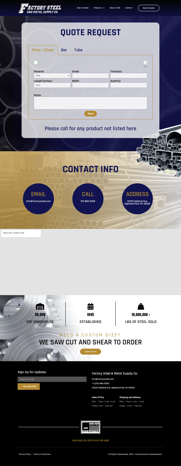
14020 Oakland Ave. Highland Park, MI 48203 (137, 202)
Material (39, 71)
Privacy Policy (25, 454)
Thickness (116, 71)
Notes (37, 95)
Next (91, 114)
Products (98, 7)
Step (145, 66)
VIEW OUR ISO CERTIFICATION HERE (90, 440)
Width (75, 81)
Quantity (115, 81)
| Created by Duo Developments (148, 454)
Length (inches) (43, 81)
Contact (129, 7)
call (64, 128)
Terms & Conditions (42, 454)
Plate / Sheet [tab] (43, 50)
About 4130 (115, 7)
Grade (75, 71)
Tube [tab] (78, 50)
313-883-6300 (88, 201)
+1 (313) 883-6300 (100, 383)
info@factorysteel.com (38, 201)
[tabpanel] (90, 87)
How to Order (83, 7)
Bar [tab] (64, 50)
